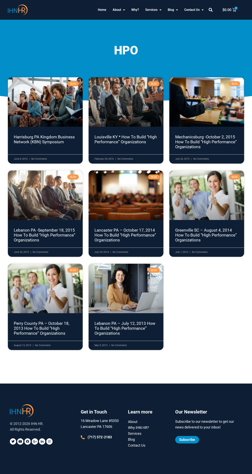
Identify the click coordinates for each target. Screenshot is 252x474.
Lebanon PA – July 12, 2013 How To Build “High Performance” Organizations (124, 328)
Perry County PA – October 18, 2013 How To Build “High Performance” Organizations (41, 328)
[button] (211, 10)
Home (102, 10)
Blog (171, 10)
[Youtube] (20, 441)
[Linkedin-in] (42, 441)
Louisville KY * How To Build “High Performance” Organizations (125, 139)
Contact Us (192, 10)
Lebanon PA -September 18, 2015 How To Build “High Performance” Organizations (44, 235)
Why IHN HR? (138, 428)
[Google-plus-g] (35, 441)
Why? (135, 10)
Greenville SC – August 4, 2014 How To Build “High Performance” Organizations (206, 235)
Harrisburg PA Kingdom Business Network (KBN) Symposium (44, 139)
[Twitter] (13, 441)
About (117, 10)
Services (151, 10)
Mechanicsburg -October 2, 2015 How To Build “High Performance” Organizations (206, 142)
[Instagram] (49, 441)
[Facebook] (27, 441)
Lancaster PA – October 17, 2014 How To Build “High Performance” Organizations (125, 235)
